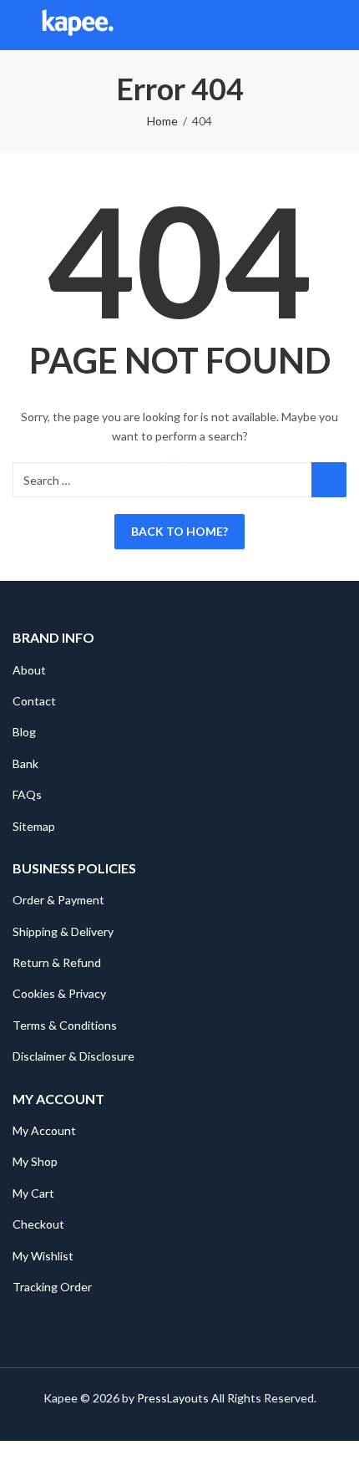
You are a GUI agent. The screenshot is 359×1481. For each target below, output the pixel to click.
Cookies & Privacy (59, 993)
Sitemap (34, 826)
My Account (44, 1130)
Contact (34, 701)
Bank (25, 763)
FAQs (27, 794)
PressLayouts (173, 1398)
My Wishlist (43, 1256)
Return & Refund (57, 962)
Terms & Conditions (65, 1025)
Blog (24, 732)
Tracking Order (52, 1287)
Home (162, 121)
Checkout (38, 1224)
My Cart (33, 1193)
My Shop (35, 1161)
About (29, 670)
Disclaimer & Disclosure (73, 1056)
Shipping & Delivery (63, 931)
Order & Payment (58, 900)
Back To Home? (179, 531)
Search (328, 479)
